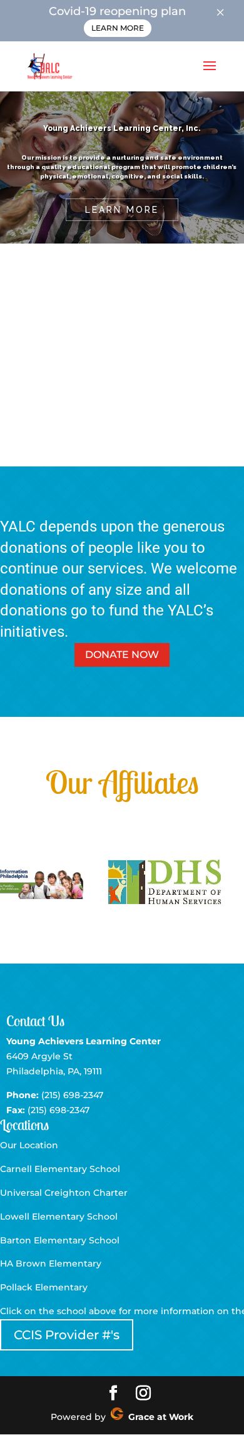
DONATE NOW (122, 655)
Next (228, 883)
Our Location (29, 1145)
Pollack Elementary (44, 1287)
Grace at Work (158, 1416)
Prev (16, 883)
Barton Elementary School (59, 1240)
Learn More (117, 28)
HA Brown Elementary (50, 1263)
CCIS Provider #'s (66, 1334)
